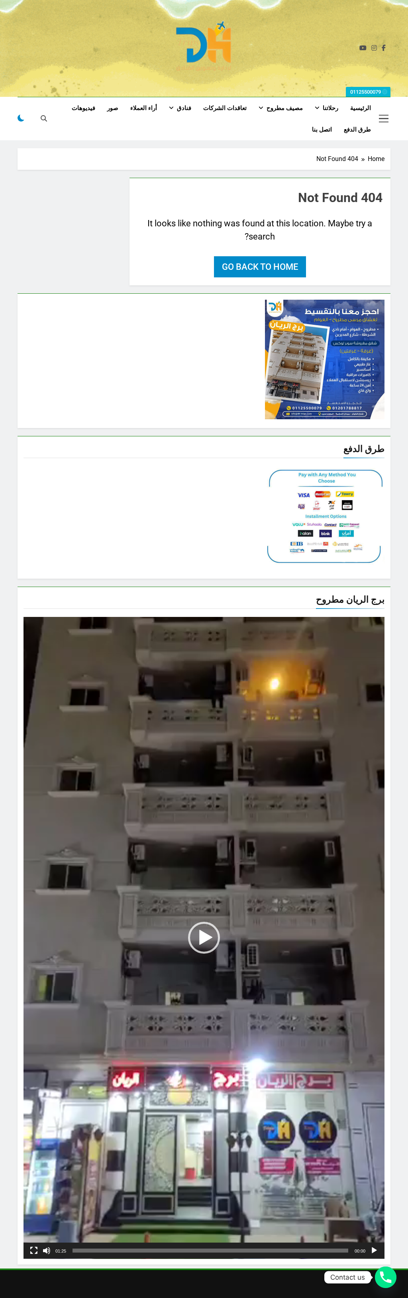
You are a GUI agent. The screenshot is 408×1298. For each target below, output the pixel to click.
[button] (204, 938)
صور (112, 108)
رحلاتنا (330, 108)
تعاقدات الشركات (225, 108)
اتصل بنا (322, 129)
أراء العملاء (143, 108)
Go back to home (260, 267)
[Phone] (385, 1277)
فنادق (184, 108)
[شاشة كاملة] (34, 1251)
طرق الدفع (357, 129)
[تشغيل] (374, 1251)
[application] (204, 938)
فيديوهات (83, 108)
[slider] (210, 1251)
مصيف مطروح (285, 108)
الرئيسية (360, 108)
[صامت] (47, 1251)
